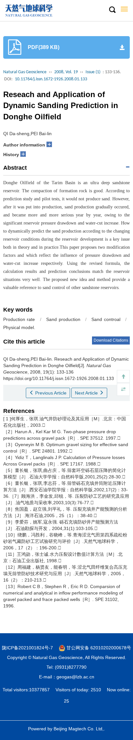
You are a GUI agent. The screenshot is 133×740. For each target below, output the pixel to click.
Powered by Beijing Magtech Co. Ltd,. (66, 728)
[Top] (123, 376)
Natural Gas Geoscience (24, 72)
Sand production (63, 319)
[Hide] (123, 389)
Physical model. (19, 327)
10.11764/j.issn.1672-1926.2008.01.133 (51, 79)
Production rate (19, 319)
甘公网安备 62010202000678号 (98, 647)
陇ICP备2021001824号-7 (27, 647)
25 (66, 701)
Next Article (87, 392)
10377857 (39, 689)
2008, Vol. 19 (66, 72)
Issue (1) (93, 72)
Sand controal (105, 319)
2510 (96, 689)
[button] (112, 10)
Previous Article (50, 392)
